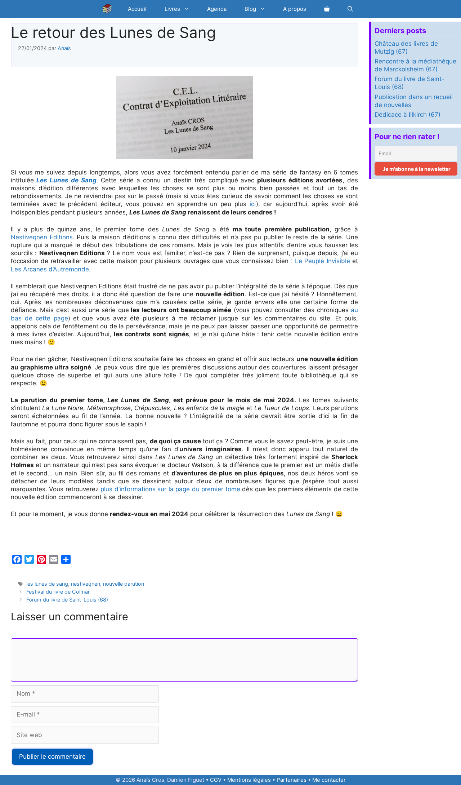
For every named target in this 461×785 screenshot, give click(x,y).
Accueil (137, 8)
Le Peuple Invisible (322, 261)
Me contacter (329, 779)
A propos (294, 8)
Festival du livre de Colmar (58, 592)
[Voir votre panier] (327, 9)
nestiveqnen (85, 584)
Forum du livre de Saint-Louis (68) (67, 599)
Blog (250, 8)
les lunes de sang (47, 584)
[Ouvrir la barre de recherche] (350, 9)
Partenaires (291, 779)
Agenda (217, 8)
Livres (172, 8)
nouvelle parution (123, 584)
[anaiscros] (109, 9)
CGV (215, 779)
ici (253, 204)
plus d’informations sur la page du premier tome (170, 489)
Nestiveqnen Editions (42, 237)
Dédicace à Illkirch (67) (407, 114)
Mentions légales (249, 779)
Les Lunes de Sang (66, 180)
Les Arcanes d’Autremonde (50, 269)
